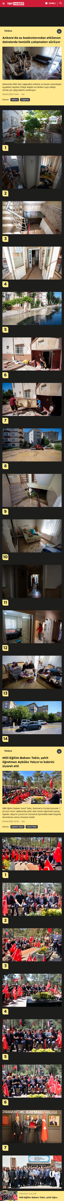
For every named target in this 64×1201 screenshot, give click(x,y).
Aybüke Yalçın (17, 826)
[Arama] (60, 3)
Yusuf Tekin (32, 826)
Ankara (15, 99)
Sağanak (25, 99)
